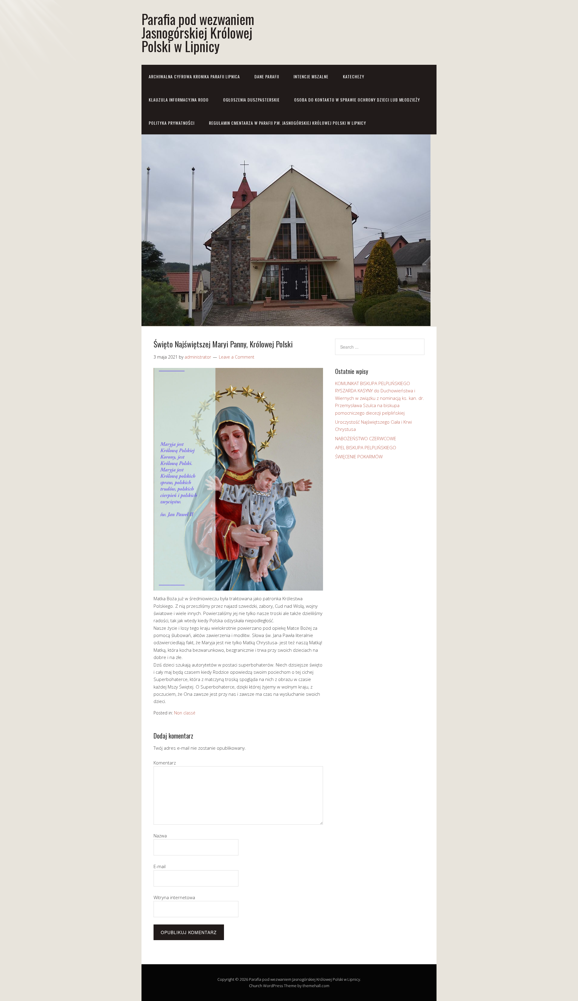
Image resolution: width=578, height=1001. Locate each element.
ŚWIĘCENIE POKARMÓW (359, 456)
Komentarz (165, 763)
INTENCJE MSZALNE (311, 76)
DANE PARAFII (266, 76)
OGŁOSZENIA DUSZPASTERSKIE (251, 99)
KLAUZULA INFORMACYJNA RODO (179, 99)
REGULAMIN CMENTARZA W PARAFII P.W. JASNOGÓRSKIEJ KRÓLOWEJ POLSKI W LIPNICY (287, 123)
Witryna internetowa (174, 897)
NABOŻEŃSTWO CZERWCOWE (365, 438)
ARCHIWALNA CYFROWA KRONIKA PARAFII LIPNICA (194, 76)
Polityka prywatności (171, 123)
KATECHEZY (353, 76)
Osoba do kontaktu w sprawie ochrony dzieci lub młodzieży (357, 99)
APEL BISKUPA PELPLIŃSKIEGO (365, 447)
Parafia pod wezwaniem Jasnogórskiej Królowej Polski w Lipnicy (197, 32)
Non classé (184, 713)
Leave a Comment (236, 357)
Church (255, 985)
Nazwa (160, 836)
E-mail (160, 866)
